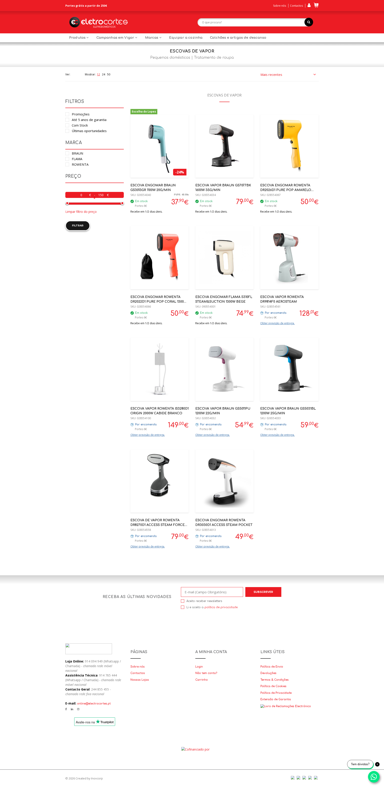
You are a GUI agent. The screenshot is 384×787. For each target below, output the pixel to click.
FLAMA (77, 159)
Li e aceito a (212, 607)
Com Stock (80, 125)
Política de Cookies (273, 686)
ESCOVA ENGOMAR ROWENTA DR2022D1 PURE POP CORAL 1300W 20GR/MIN (158, 301)
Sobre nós (279, 6)
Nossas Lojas (139, 679)
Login (199, 666)
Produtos (77, 38)
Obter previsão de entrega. (277, 323)
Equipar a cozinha (186, 38)
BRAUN (77, 153)
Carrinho (201, 679)
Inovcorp (97, 778)
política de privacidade (221, 607)
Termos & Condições (274, 679)
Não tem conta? (206, 673)
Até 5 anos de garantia (89, 119)
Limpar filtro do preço (81, 211)
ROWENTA (80, 164)
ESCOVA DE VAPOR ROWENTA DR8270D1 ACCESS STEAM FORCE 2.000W (157, 525)
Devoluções (268, 673)
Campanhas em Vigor (115, 38)
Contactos (296, 6)
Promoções (81, 114)
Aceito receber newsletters (204, 601)
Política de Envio (271, 666)
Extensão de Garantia (275, 699)
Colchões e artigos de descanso (238, 38)
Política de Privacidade (276, 692)
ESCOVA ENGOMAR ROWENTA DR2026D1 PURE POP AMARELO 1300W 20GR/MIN (285, 190)
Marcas (152, 38)
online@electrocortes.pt (94, 703)
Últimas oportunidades (89, 131)
